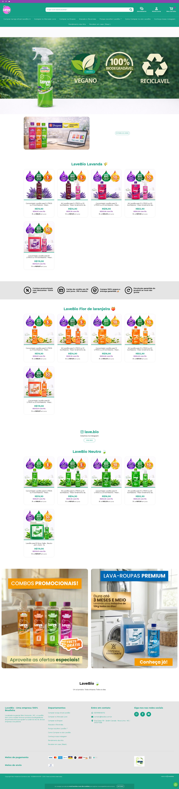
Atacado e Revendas (87, 19)
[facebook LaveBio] (6, 1)
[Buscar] (130, 9)
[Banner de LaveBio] (45, 618)
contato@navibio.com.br (103, 717)
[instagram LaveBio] (3, 1)
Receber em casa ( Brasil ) (100, 24)
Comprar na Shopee (67, 19)
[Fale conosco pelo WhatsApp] (175, 784)
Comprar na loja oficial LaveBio (16, 19)
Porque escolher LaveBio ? (111, 19)
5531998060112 (99, 713)
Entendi (120, 786)
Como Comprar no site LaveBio (138, 19)
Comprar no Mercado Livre (45, 19)
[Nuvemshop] (167, 776)
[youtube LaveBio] (9, 1)
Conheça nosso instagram (164, 19)
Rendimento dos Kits (77, 24)
